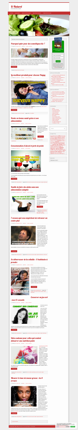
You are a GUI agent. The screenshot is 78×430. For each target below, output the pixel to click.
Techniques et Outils (55, 122)
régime (35, 254)
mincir (28, 254)
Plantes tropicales (55, 120)
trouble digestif (58, 151)
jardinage (59, 140)
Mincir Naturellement (26, 13)
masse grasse (16, 411)
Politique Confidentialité (31, 426)
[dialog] (66, 425)
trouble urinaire (56, 153)
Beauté (16, 70)
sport (64, 150)
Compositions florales (56, 110)
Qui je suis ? (17, 13)
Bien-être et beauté (37, 13)
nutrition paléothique (59, 143)
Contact (24, 426)
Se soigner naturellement (56, 121)
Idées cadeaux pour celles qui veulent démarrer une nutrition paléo (26, 339)
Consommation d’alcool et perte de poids (27, 145)
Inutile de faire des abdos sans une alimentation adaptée (25, 188)
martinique (52, 142)
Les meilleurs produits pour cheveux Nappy (28, 75)
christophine (59, 136)
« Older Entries (15, 421)
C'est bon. (72, 426)
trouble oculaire (56, 152)
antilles (59, 135)
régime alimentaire (40, 254)
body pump (63, 135)
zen (64, 153)
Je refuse (67, 426)
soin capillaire (31, 113)
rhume (57, 147)
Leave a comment (29, 46)
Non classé (54, 115)
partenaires (21, 426)
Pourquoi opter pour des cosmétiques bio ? (28, 43)
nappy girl (51, 143)
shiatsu (55, 150)
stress (52, 151)
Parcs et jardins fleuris (56, 116)
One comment (27, 148)
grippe (56, 138)
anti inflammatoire (54, 135)
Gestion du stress (55, 113)
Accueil (11, 13)
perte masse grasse (57, 145)
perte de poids (31, 254)
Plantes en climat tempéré (56, 118)
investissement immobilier (53, 140)
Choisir (58, 426)
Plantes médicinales (55, 119)
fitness (59, 137)
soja (62, 150)
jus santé (28, 333)
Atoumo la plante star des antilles (58, 84)
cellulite (32, 291)
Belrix (24, 46)
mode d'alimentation (62, 142)
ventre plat (45, 254)
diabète (56, 137)
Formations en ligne (47, 13)
